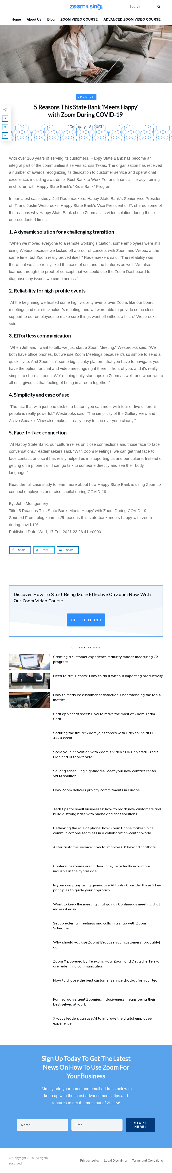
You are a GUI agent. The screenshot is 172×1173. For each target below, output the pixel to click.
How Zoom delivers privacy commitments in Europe (96, 790)
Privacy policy (89, 1160)
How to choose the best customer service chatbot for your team (107, 980)
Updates (86, 97)
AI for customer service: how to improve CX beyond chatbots (104, 847)
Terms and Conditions (147, 1160)
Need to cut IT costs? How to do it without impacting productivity (108, 675)
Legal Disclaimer (115, 1160)
